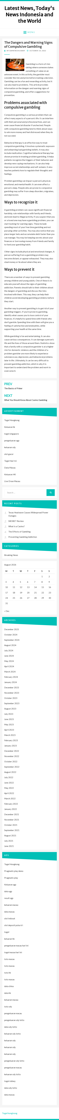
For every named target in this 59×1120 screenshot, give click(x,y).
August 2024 (10, 645)
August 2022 (10, 772)
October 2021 (10, 825)
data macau (9, 1094)
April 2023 (9, 730)
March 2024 (10, 671)
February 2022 (11, 804)
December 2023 (11, 687)
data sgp (8, 891)
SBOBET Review (16, 521)
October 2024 (10, 634)
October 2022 (10, 761)
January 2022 (10, 809)
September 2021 (11, 830)
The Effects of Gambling (19, 531)
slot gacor (9, 454)
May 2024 (9, 661)
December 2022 (11, 751)
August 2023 (10, 708)
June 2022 (9, 782)
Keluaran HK (10, 474)
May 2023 (9, 724)
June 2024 (9, 656)
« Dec (6, 611)
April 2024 (9, 666)
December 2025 (11, 629)
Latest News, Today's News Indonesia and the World (30, 14)
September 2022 (11, 767)
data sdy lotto (10, 1088)
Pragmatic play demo (13, 871)
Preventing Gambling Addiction (22, 537)
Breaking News (11, 555)
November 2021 (11, 819)
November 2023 (11, 693)
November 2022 (11, 756)
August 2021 (10, 835)
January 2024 (10, 682)
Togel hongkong (9, 1113)
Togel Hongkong (11, 420)
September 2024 (11, 640)
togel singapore (11, 434)
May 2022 (9, 788)
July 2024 (8, 650)
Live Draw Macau (12, 481)
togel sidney (10, 1081)
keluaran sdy (10, 447)
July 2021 (8, 841)
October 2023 (10, 698)
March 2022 (10, 798)
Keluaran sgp (10, 884)
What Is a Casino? (16, 526)
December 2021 (11, 814)
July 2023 (8, 714)
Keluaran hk (9, 427)
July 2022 (8, 777)
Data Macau (10, 467)
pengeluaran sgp (11, 440)
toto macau (9, 966)
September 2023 (11, 703)
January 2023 (10, 745)
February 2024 (11, 677)
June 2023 (9, 719)
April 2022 (9, 793)
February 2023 (11, 740)
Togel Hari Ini (10, 461)
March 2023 (10, 735)
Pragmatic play (11, 878)
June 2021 (9, 846)
